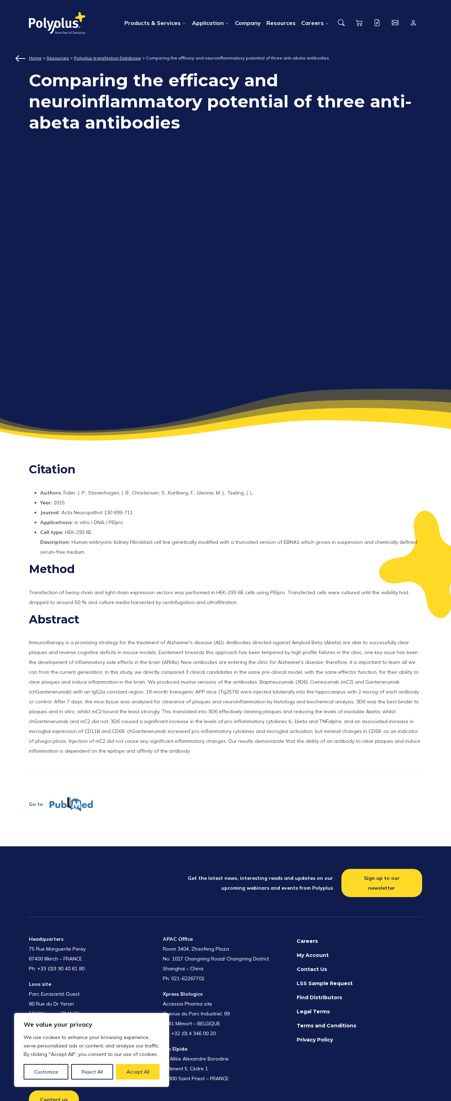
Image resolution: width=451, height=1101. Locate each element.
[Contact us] (395, 23)
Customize (46, 1072)
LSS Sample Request (325, 983)
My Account (313, 955)
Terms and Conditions (326, 1025)
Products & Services (152, 22)
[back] (22, 58)
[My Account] (413, 23)
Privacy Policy (315, 1040)
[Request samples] (377, 23)
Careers (312, 22)
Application (208, 22)
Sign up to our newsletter (382, 883)
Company (248, 22)
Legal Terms (313, 1011)
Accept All (137, 1072)
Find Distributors (319, 997)
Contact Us (312, 969)
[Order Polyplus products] (359, 23)
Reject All (92, 1072)
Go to (36, 804)
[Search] (341, 23)
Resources (281, 22)
